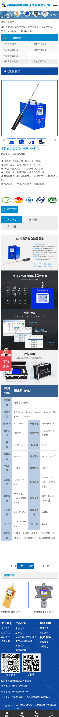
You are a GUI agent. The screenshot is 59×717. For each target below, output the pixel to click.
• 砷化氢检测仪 (40, 61)
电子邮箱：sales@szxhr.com (15, 691)
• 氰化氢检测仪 (40, 50)
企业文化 (5, 632)
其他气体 (19, 645)
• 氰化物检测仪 (11, 55)
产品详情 (11, 219)
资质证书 (5, 641)
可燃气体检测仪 (8, 31)
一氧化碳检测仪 (26, 31)
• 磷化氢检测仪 (11, 61)
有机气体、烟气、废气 (26, 637)
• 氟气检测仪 (10, 44)
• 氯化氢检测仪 (11, 50)
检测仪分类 (20, 649)
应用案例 (44, 632)
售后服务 (44, 642)
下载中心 (44, 646)
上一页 (13, 566)
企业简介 (5, 628)
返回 (31, 566)
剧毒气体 (19, 632)
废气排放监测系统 (23, 641)
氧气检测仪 (20, 27)
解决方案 (44, 628)
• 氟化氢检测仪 (40, 44)
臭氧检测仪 (46, 27)
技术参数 (33, 219)
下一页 (46, 566)
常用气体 (19, 628)
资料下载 (11, 226)
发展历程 (5, 637)
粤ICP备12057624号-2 (31, 709)
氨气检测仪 (33, 27)
